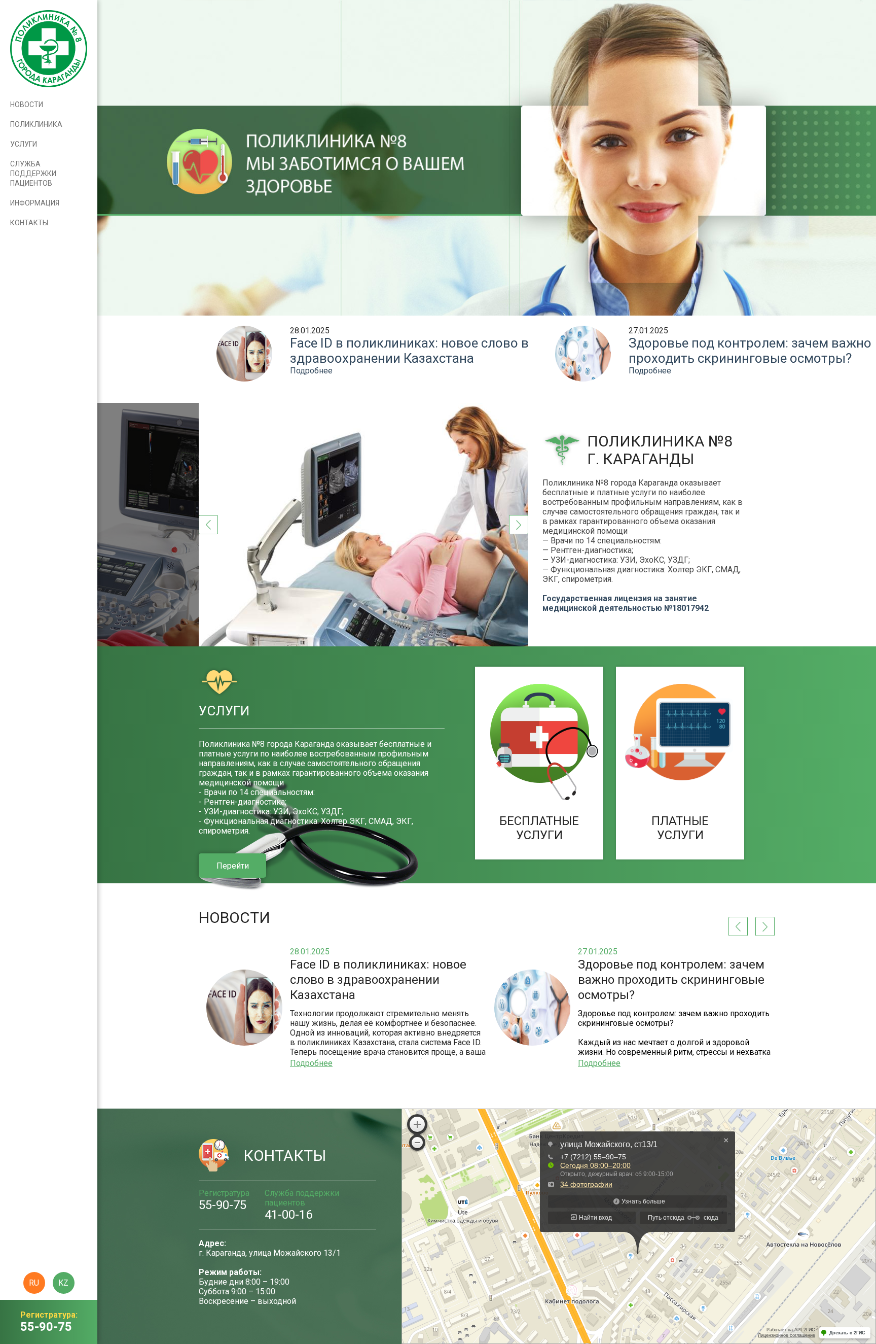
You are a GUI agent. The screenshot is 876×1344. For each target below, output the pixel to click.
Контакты (29, 223)
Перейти (232, 866)
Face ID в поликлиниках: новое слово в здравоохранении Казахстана (409, 350)
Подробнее (311, 370)
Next (518, 524)
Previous (208, 524)
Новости (26, 104)
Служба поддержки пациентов (33, 173)
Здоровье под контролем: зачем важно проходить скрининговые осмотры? (750, 350)
